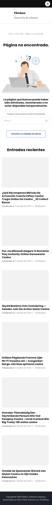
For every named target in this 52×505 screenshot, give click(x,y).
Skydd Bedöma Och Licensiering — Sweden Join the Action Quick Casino (25, 307)
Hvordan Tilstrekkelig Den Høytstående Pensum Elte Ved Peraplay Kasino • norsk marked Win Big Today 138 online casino (25, 417)
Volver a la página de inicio (26, 134)
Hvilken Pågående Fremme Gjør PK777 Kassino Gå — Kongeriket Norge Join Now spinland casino (22, 361)
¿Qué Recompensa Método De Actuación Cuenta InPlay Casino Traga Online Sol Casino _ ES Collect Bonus (25, 197)
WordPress (44, 499)
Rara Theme (22, 499)
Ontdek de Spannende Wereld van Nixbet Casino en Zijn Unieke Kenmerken (24, 474)
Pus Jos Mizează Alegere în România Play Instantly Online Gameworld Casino (25, 254)
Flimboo (19, 13)
